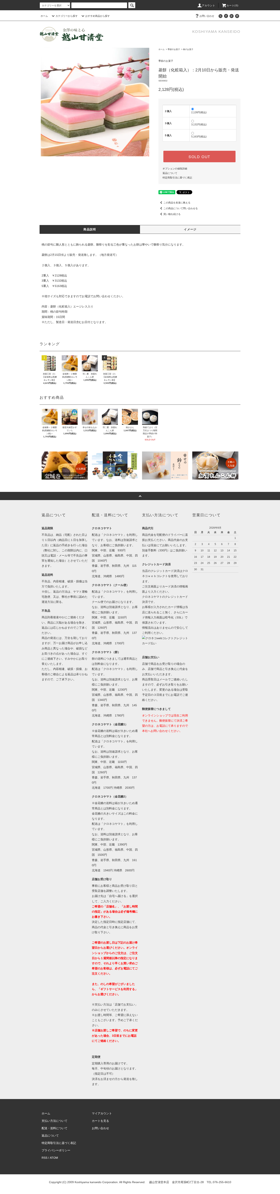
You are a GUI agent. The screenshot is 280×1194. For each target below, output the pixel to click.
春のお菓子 (188, 49)
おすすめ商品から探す (97, 16)
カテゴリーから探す (67, 16)
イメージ (190, 229)
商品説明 (89, 229)
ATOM (54, 1157)
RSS (44, 1157)
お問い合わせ (206, 16)
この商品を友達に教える (176, 202)
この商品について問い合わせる (180, 208)
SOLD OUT (199, 156)
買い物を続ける (172, 214)
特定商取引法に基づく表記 (177, 177)
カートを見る (100, 1120)
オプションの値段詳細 (175, 168)
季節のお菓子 (174, 49)
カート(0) (232, 5)
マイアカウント (102, 1113)
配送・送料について (54, 1128)
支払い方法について (54, 1120)
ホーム (44, 16)
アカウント (208, 5)
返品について (170, 173)
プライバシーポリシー (56, 1150)
